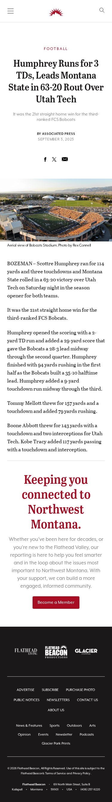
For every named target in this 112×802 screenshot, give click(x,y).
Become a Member (56, 602)
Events (43, 735)
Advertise (25, 690)
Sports (54, 726)
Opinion (24, 735)
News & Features (29, 726)
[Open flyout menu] (10, 11)
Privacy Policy (81, 773)
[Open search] (102, 10)
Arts (92, 726)
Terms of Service (55, 773)
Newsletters (58, 700)
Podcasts (87, 735)
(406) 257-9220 (90, 789)
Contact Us (87, 700)
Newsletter (64, 735)
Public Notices (26, 700)
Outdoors (74, 726)
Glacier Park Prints (56, 743)
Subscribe (50, 690)
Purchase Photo (80, 690)
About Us (56, 710)
